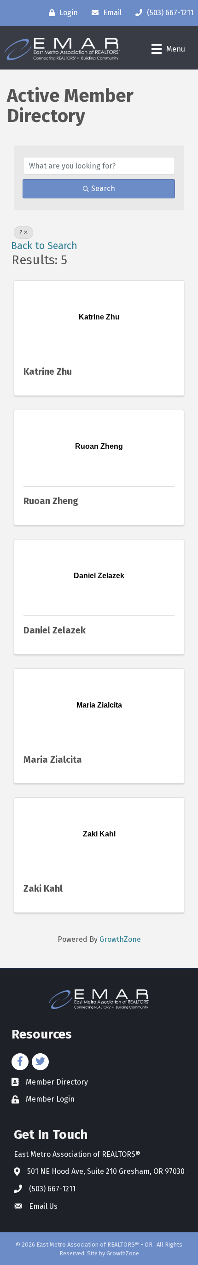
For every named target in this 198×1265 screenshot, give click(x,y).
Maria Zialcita (52, 759)
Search (103, 188)
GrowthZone (120, 939)
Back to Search (44, 246)
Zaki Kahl (43, 888)
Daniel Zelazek (54, 630)
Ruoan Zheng (50, 500)
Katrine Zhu (47, 371)
